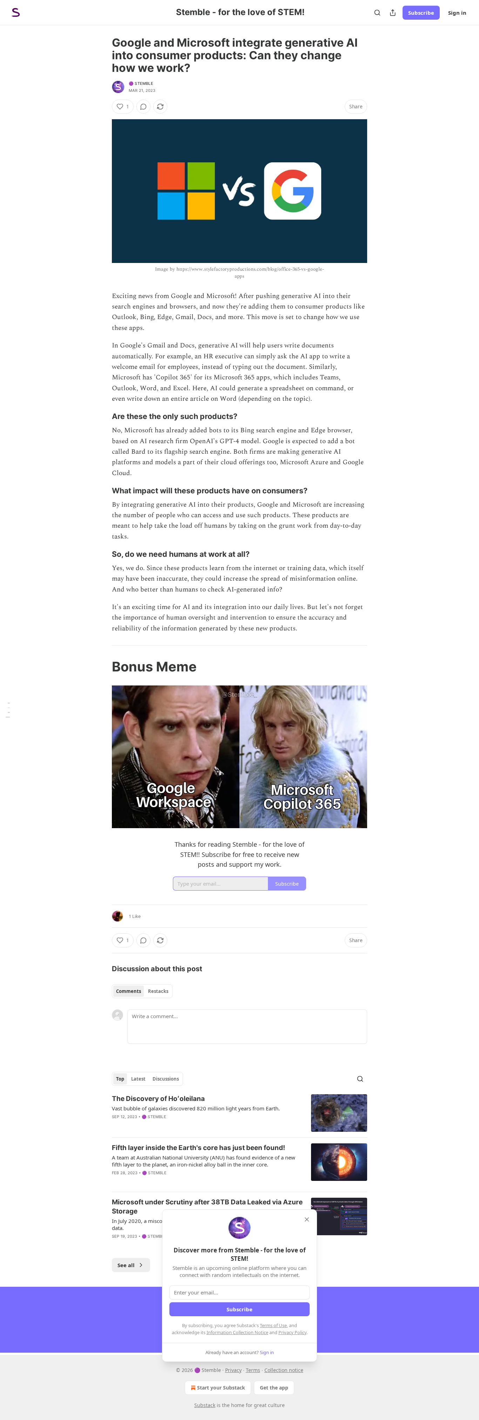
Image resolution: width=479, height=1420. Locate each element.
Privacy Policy (292, 1332)
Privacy (233, 1370)
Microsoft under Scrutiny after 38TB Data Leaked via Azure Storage (207, 1206)
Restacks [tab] (158, 991)
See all (126, 1265)
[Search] (377, 13)
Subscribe (421, 12)
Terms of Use (273, 1325)
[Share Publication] (393, 13)
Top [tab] (120, 1079)
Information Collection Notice (237, 1332)
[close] (306, 1219)
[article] (239, 1113)
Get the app (274, 1387)
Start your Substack (221, 1387)
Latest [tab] (138, 1079)
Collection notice (283, 1370)
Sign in (457, 12)
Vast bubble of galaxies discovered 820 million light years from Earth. (196, 1108)
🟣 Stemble (141, 83)
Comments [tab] (128, 991)
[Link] (102, 416)
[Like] (116, 1126)
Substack (204, 1405)
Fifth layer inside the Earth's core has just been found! (198, 1148)
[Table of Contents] (8, 709)
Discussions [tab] (166, 1079)
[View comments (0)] (143, 107)
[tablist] (142, 991)
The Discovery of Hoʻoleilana (158, 1099)
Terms (253, 1370)
